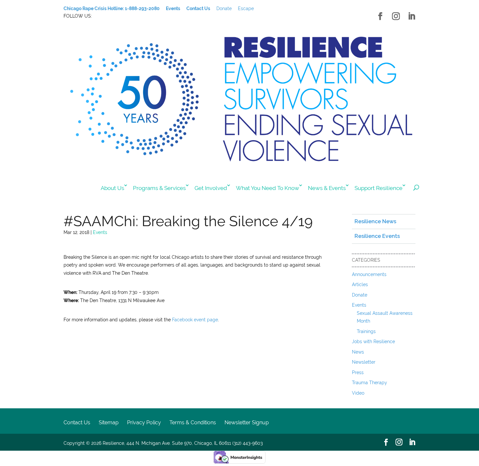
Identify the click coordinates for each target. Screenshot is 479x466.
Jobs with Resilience (373, 341)
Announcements (369, 274)
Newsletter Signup (247, 422)
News (358, 352)
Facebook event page (195, 319)
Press (358, 372)
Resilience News (375, 221)
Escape (246, 8)
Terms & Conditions (192, 422)
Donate (224, 8)
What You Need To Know (267, 188)
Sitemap (109, 422)
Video (358, 393)
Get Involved (211, 188)
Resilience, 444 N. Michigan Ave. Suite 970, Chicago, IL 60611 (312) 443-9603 (183, 443)
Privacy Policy (144, 422)
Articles (360, 284)
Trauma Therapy (369, 382)
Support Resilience (378, 188)
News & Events (327, 188)
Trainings (366, 331)
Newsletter (363, 362)
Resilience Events (377, 236)
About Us (112, 188)
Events (100, 232)
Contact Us (77, 422)
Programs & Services (159, 188)
